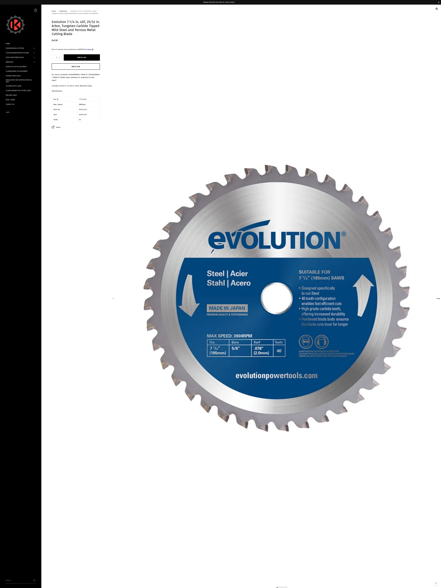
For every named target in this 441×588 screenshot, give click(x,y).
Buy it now (76, 66)
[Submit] (34, 580)
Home (54, 11)
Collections (63, 11)
